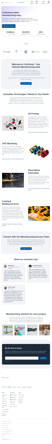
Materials (4, 401)
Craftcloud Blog (4, 395)
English (9, 387)
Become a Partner (4, 414)
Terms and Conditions (6, 423)
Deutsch (14, 387)
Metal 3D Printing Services (21, 401)
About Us (4, 398)
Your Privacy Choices (6, 421)
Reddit (13, 401)
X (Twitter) (14, 406)
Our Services (21, 2)
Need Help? (4, 411)
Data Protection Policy (7, 429)
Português (29, 387)
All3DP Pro (21, 397)
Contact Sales (5, 409)
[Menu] (3, 2)
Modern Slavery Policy (7, 433)
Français (19, 387)
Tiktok (13, 404)
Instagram (14, 395)
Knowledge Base (4, 406)
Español (24, 387)
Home (3, 387)
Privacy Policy (8, 360)
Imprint (3, 435)
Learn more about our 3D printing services (38, 132)
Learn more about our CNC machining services (13, 159)
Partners (4, 403)
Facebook (14, 399)
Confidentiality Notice (6, 431)
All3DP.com (21, 395)
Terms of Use (5, 425)
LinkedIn (14, 397)
